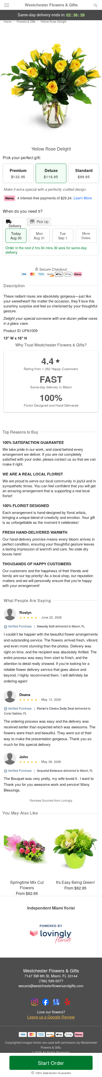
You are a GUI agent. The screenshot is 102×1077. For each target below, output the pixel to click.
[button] (91, 1066)
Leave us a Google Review (51, 1017)
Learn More (83, 197)
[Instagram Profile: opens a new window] (34, 1002)
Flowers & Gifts (26, 21)
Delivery (15, 224)
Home (8, 21)
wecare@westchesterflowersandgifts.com (51, 985)
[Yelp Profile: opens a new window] (67, 1002)
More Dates (86, 235)
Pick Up (43, 221)
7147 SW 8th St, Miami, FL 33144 (51, 975)
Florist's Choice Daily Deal (55, 708)
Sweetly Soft (45, 626)
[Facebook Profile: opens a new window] (45, 1002)
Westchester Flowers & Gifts (51, 5)
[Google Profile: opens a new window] (56, 1002)
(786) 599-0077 (51, 980)
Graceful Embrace (50, 770)
